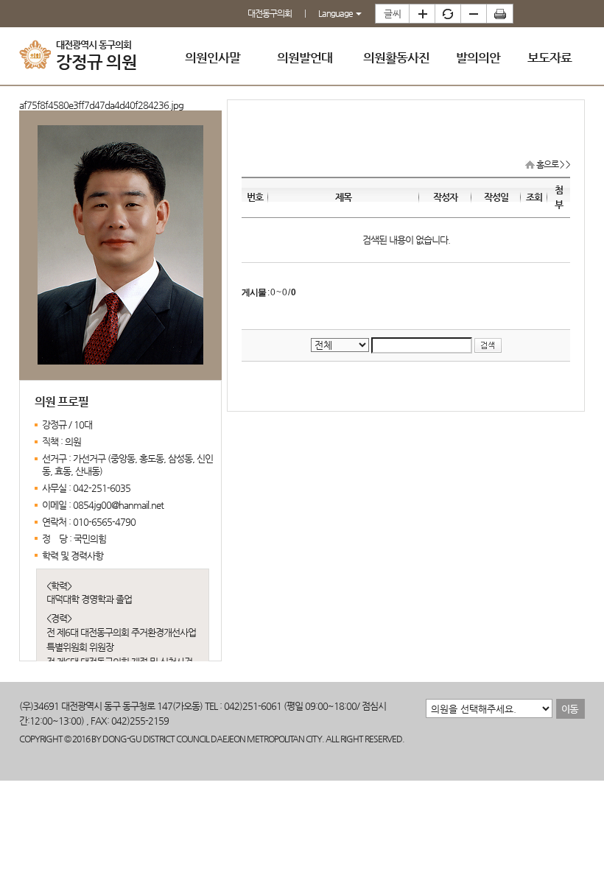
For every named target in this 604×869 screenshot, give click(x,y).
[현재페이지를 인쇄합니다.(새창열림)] (499, 14)
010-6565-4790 (104, 521)
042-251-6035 (101, 487)
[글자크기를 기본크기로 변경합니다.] (447, 14)
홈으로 (547, 164)
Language (336, 13)
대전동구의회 (269, 13)
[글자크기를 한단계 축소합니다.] (473, 14)
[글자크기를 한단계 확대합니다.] (422, 14)
